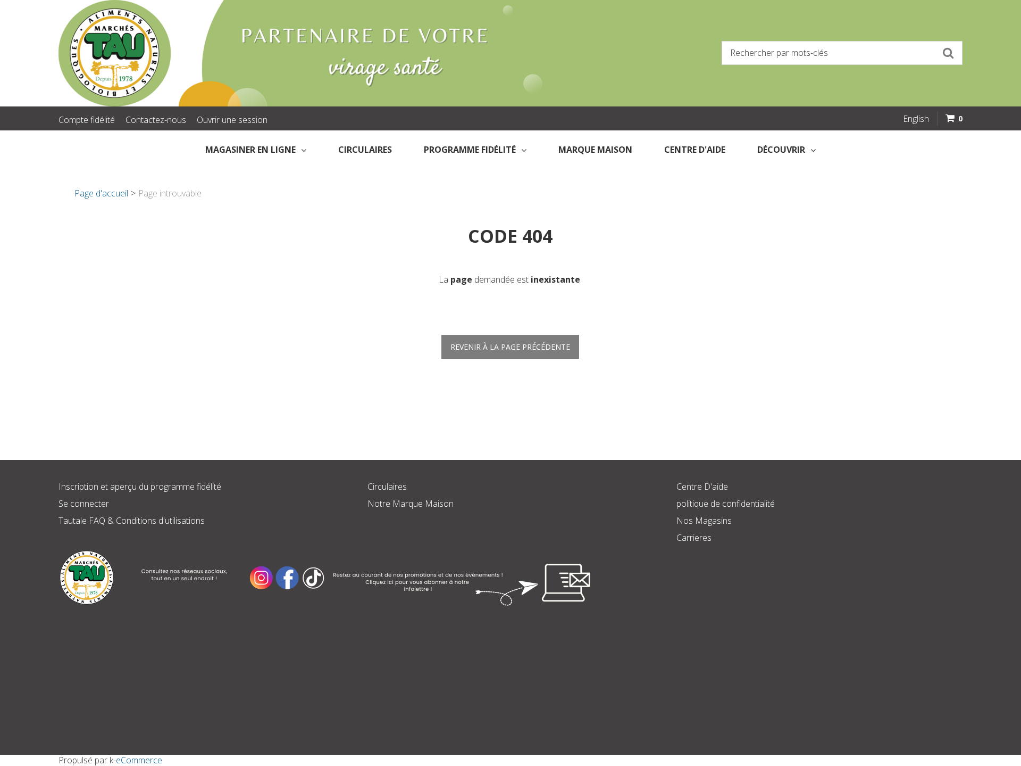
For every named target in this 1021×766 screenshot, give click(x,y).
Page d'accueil (101, 193)
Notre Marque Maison (410, 503)
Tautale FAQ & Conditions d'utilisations (131, 520)
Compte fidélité (86, 120)
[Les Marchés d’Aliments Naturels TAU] (278, 53)
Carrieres (694, 537)
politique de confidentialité (725, 503)
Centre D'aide (702, 486)
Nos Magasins (704, 520)
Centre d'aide (694, 149)
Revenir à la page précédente (510, 347)
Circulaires (365, 149)
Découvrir (781, 149)
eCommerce (139, 760)
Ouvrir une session (232, 120)
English (916, 119)
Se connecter (83, 503)
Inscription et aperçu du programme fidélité (139, 486)
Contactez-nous (155, 120)
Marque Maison (595, 149)
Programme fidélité (470, 149)
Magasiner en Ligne (250, 149)
